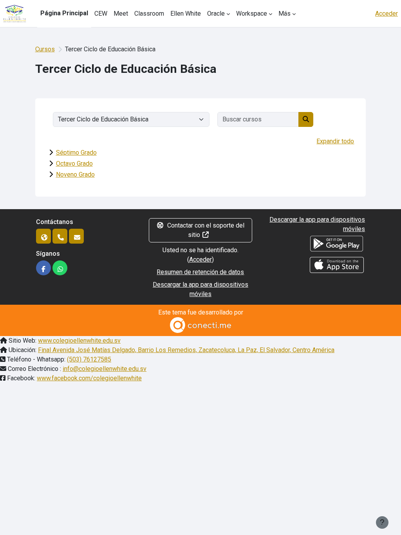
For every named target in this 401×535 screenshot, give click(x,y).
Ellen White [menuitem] (185, 13)
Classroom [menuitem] (149, 13)
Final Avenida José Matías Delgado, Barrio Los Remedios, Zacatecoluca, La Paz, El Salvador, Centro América (186, 350)
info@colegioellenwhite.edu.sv (104, 368)
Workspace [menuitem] (251, 13)
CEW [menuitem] (100, 13)
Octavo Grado (74, 163)
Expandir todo (335, 141)
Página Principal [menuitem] (64, 13)
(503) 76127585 (89, 359)
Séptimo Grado (76, 152)
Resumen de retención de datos (200, 272)
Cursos (45, 49)
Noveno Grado (75, 174)
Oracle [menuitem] (216, 13)
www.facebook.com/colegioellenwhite (89, 378)
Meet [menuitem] (121, 13)
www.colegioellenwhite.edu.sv (79, 340)
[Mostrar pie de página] (382, 522)
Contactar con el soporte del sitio (205, 230)
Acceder (386, 13)
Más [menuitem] (284, 13)
